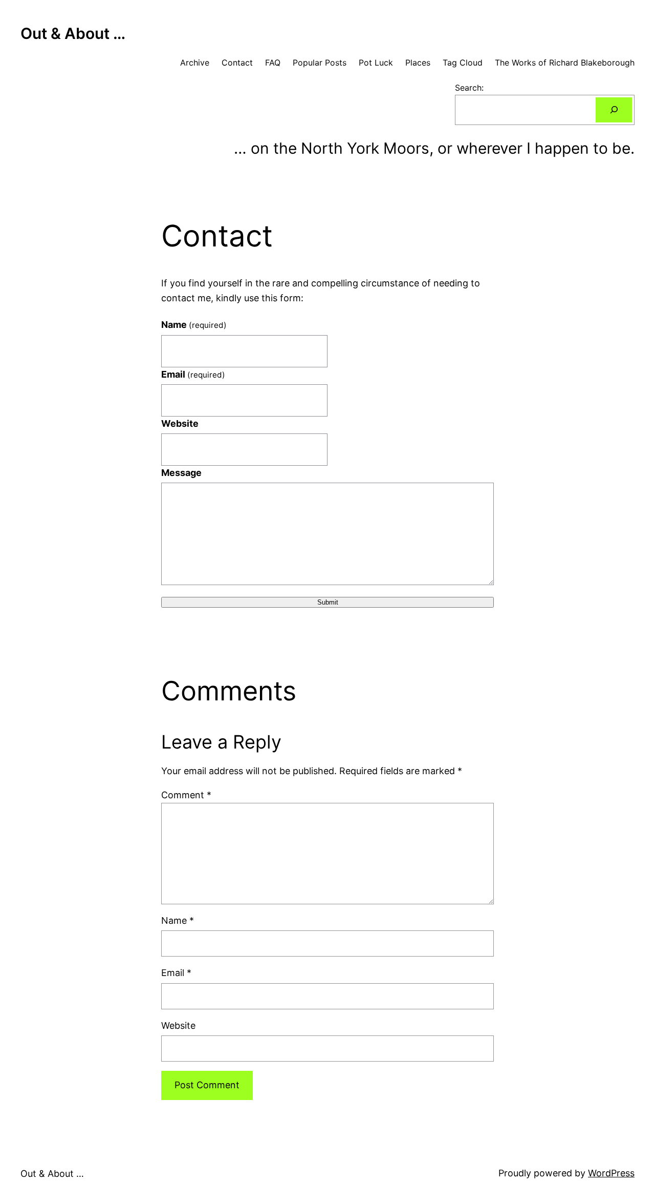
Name (194, 324)
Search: (469, 87)
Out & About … (72, 33)
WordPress (611, 1173)
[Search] (614, 109)
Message (181, 472)
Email (193, 374)
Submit (327, 602)
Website (180, 423)
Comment (186, 795)
